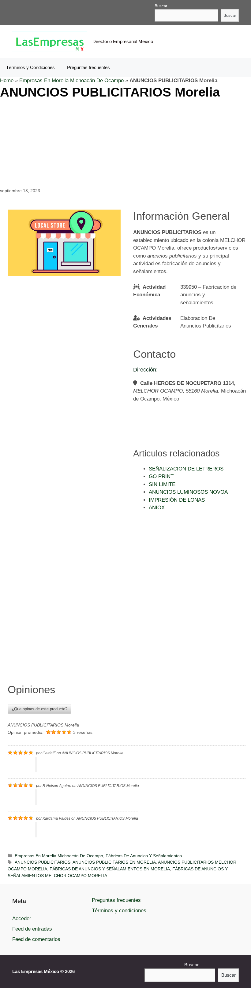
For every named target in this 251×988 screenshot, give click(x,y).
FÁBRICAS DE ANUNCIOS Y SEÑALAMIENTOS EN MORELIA (110, 868)
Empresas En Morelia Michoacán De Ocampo (71, 80)
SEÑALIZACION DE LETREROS (186, 469)
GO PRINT (161, 476)
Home (6, 80)
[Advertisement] (125, 142)
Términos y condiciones (119, 910)
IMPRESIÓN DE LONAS (177, 500)
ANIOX (157, 507)
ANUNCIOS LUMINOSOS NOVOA (188, 492)
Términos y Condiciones (30, 67)
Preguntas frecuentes (88, 67)
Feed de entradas (32, 929)
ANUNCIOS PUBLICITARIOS (42, 862)
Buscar (161, 6)
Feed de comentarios (36, 939)
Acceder (21, 918)
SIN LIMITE (162, 484)
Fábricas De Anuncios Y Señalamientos (144, 855)
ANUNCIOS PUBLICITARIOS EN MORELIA (114, 862)
